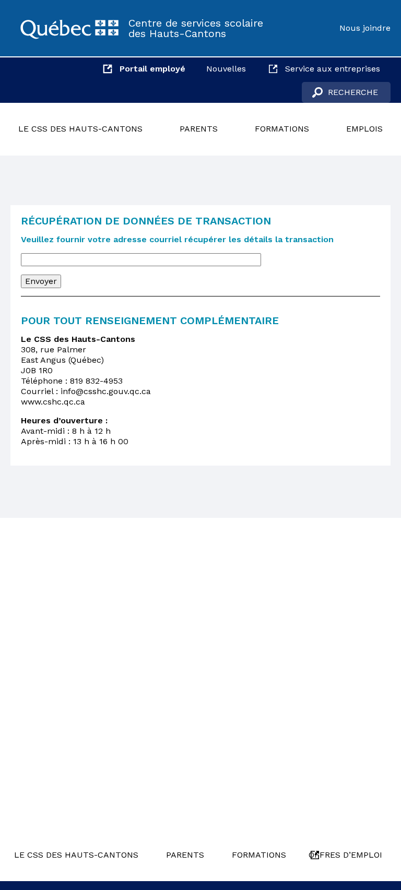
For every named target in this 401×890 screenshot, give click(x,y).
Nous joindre (365, 28)
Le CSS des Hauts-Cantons (80, 129)
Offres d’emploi (345, 855)
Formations (282, 129)
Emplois (364, 129)
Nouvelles (226, 69)
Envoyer (41, 281)
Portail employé (152, 69)
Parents (199, 129)
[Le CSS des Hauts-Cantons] (69, 28)
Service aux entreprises (332, 69)
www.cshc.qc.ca (53, 402)
